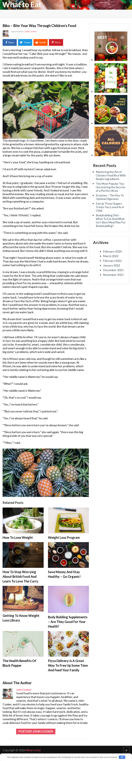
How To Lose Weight (18, 537)
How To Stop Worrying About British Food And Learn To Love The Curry (20, 576)
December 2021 (113, 270)
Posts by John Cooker (36, 731)
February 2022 (112, 260)
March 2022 (110, 256)
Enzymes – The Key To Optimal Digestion (110, 197)
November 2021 (113, 274)
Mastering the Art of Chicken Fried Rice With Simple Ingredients (111, 175)
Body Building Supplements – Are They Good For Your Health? (67, 621)
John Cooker (31, 31)
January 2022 (111, 265)
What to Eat (21, 4)
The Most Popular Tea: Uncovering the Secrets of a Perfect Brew (110, 187)
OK (122, 757)
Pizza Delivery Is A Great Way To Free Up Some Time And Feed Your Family (68, 665)
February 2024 (112, 251)
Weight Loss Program (64, 537)
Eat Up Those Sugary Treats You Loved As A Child (110, 207)
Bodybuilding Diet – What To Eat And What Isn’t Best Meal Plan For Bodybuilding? (111, 220)
